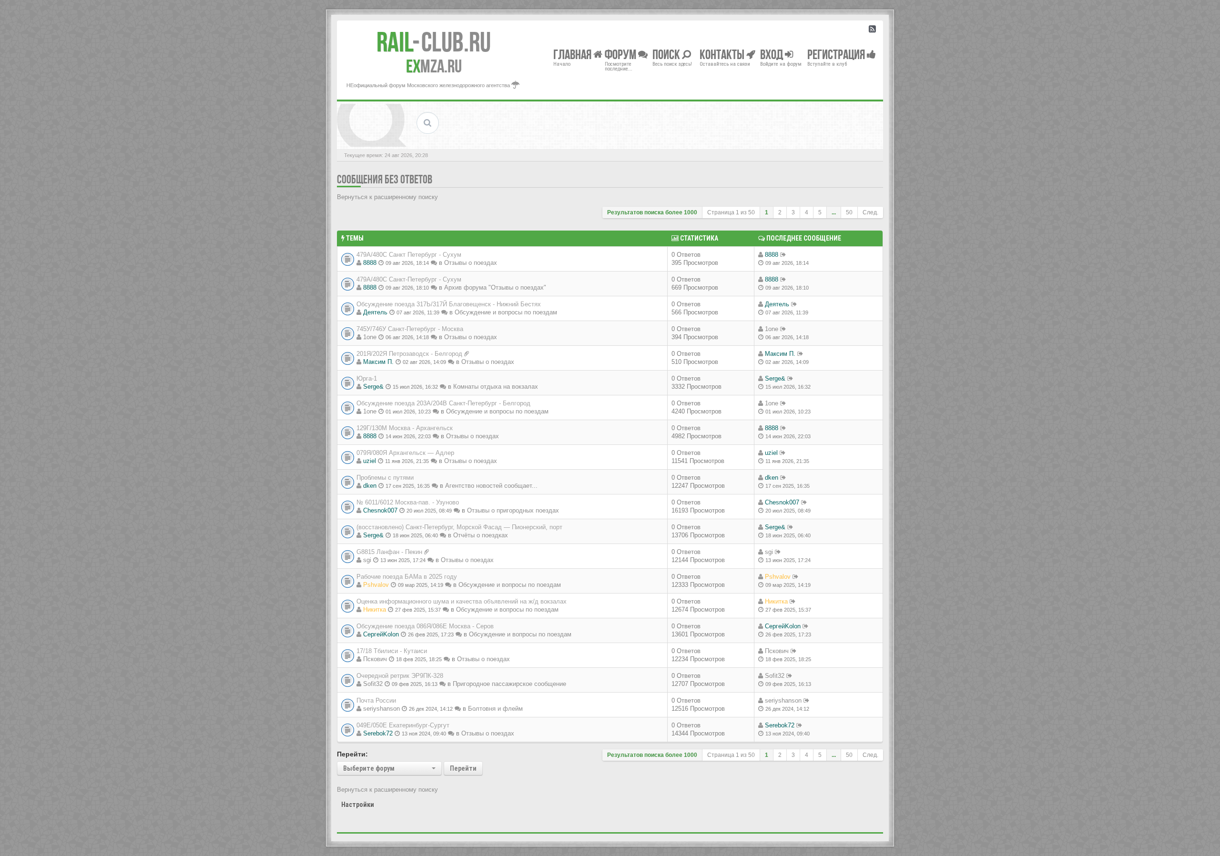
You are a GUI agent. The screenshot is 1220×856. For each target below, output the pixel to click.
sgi (367, 560)
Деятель (375, 312)
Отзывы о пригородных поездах (513, 510)
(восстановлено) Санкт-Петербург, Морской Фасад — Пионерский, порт (459, 527)
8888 (369, 262)
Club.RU (433, 42)
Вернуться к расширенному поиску (387, 197)
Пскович (375, 659)
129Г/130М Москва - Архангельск (404, 428)
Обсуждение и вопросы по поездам (506, 312)
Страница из (731, 212)
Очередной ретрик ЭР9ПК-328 (399, 675)
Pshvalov (376, 584)
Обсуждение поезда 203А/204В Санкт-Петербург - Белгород (443, 403)
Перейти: (352, 754)
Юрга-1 (366, 378)
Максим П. (378, 361)
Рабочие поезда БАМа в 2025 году (406, 576)
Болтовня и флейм (495, 708)
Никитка (374, 609)
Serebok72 (378, 733)
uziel (369, 460)
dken (369, 485)
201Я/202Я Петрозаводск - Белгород (409, 353)
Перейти (463, 768)
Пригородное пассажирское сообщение (509, 683)
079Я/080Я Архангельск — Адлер (405, 452)
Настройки (357, 804)
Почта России (376, 700)
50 (849, 212)
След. (870, 212)
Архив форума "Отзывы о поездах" (495, 287)
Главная (573, 54)
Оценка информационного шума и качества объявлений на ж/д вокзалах (461, 601)
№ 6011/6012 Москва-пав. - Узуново (407, 502)
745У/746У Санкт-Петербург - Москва (409, 328)
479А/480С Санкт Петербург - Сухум (408, 254)
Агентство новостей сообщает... (491, 485)
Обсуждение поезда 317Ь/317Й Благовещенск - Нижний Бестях (448, 304)
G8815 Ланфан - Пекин (389, 551)
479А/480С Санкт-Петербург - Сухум (408, 279)
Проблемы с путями (385, 477)
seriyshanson (381, 708)
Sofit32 (373, 683)
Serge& (373, 386)
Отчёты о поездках (480, 535)
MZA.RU (434, 66)
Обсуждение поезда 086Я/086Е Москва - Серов (425, 626)
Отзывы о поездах (470, 262)
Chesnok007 (380, 510)
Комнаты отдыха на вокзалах (495, 386)
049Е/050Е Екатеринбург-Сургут (402, 725)
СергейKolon (381, 634)
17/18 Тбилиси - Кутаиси (391, 651)
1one (369, 337)
